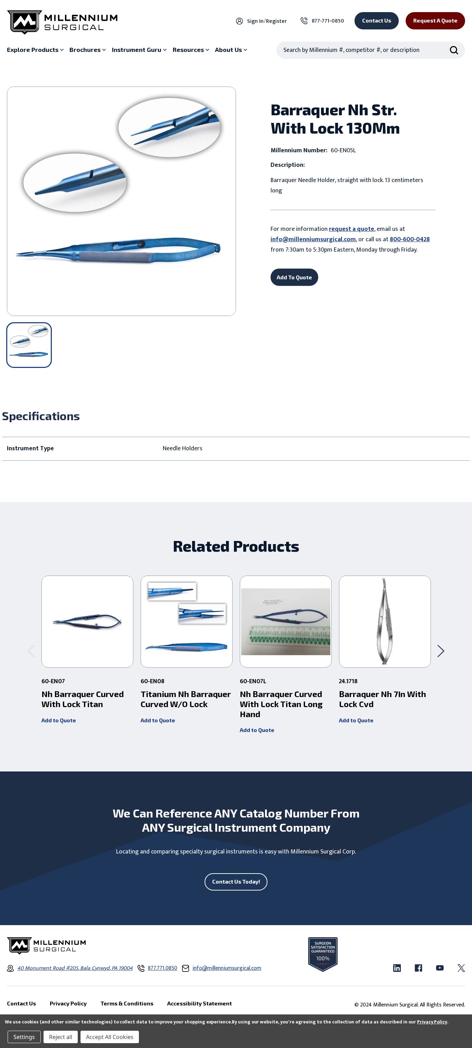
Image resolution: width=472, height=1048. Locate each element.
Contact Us (376, 20)
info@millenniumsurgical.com (313, 239)
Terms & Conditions (127, 1003)
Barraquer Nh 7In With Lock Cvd (382, 699)
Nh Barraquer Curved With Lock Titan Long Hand (281, 704)
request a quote (351, 229)
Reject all (60, 1037)
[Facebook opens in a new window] (418, 968)
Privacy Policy (432, 1022)
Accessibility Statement (199, 1003)
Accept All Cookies (109, 1037)
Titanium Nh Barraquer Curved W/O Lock (186, 699)
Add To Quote (294, 277)
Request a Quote (435, 20)
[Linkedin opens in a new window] (397, 968)
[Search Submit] (454, 50)
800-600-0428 (410, 239)
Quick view (87, 621)
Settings (24, 1037)
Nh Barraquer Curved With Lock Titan (82, 699)
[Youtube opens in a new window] (440, 968)
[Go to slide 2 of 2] (31, 651)
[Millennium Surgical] (62, 22)
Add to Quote (58, 720)
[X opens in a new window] (461, 968)
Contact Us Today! (236, 881)
